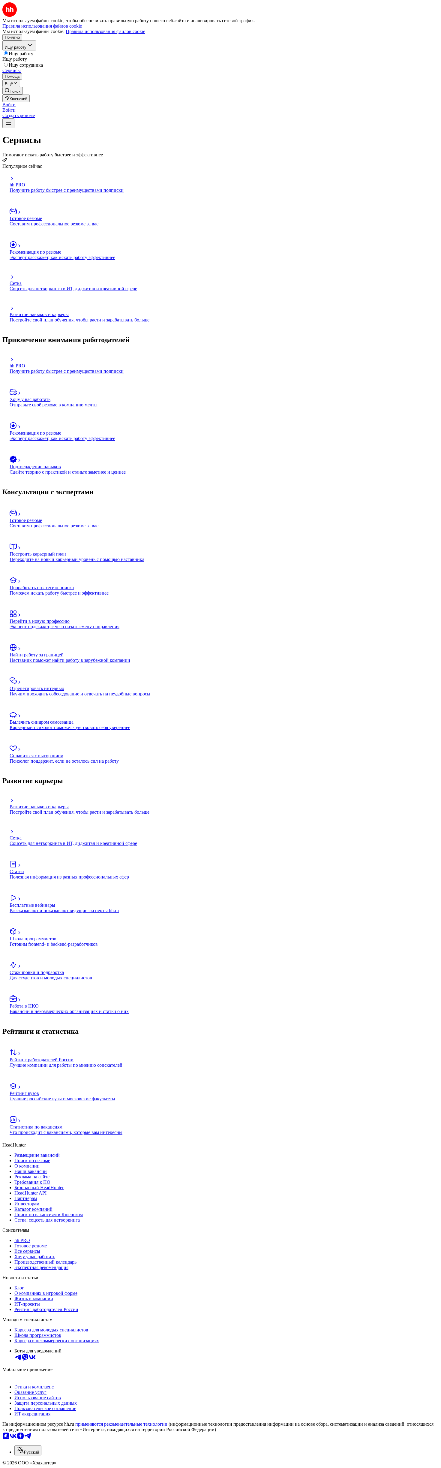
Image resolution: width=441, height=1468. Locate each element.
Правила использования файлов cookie (105, 31)
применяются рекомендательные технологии (121, 1424)
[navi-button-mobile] (8, 123)
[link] (12, 91)
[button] (9, 104)
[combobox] (27, 1450)
